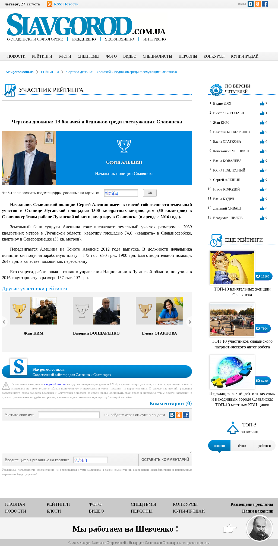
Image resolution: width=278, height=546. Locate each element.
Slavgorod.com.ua (20, 72)
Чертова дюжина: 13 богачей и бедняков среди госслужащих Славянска (121, 72)
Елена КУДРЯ (223, 198)
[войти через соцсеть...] (179, 414)
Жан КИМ (33, 333)
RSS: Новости (66, 4)
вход (242, 3)
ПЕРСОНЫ (188, 56)
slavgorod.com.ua (55, 384)
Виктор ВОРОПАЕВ (228, 112)
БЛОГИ (65, 56)
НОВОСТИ (16, 56)
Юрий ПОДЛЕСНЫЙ (229, 170)
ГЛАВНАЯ (15, 504)
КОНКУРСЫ (214, 56)
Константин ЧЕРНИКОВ (232, 150)
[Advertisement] (227, 26)
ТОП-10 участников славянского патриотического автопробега (242, 344)
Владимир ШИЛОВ (228, 217)
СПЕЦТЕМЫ (88, 56)
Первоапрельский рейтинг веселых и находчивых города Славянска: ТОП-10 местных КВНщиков (242, 398)
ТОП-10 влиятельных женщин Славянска (242, 291)
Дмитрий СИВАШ (227, 208)
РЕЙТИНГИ (42, 56)
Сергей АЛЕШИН (226, 179)
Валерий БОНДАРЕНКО (96, 333)
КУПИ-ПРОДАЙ (244, 56)
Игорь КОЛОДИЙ (226, 189)
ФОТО (111, 56)
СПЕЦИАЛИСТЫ (157, 56)
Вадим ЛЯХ (222, 103)
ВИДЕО (129, 56)
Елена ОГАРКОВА (159, 333)
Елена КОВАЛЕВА (227, 160)
